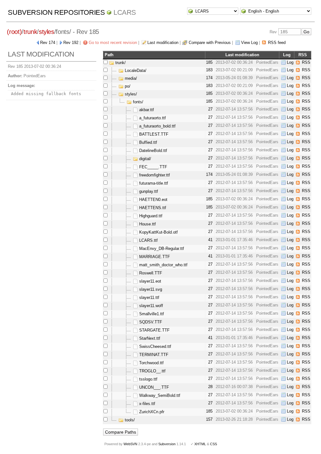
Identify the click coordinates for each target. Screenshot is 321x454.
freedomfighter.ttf (154, 175)
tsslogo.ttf (147, 379)
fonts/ (137, 102)
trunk (30, 31)
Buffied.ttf (147, 142)
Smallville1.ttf (151, 313)
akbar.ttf (146, 109)
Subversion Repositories (56, 12)
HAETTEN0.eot (152, 199)
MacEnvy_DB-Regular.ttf (161, 248)
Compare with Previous (210, 42)
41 (210, 239)
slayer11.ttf (148, 297)
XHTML (200, 444)
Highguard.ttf (150, 215)
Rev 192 (70, 42)
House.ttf (147, 224)
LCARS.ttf (148, 240)
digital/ (144, 158)
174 (209, 77)
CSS (213, 444)
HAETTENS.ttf (152, 207)
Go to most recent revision (113, 42)
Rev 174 (47, 42)
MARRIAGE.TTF (154, 256)
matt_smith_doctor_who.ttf (162, 264)
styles (46, 31)
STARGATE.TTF (154, 330)
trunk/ (120, 62)
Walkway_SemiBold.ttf (159, 395)
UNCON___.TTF (153, 387)
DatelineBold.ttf (152, 150)
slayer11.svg (150, 289)
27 (210, 109)
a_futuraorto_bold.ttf (157, 126)
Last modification (162, 42)
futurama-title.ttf (153, 183)
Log (290, 62)
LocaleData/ (135, 70)
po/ (127, 86)
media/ (130, 78)
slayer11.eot (149, 281)
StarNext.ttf (149, 338)
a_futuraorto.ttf (152, 118)
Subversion (167, 444)
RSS (306, 62)
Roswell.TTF (150, 273)
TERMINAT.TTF (153, 354)
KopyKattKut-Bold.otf (158, 232)
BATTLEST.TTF (153, 134)
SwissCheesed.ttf (154, 346)
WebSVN (130, 444)
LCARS (124, 12)
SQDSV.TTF (150, 322)
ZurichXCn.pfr (151, 411)
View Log (249, 42)
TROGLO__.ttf (152, 371)
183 (209, 70)
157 (209, 419)
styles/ (130, 94)
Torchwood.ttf (151, 362)
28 (210, 386)
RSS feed (277, 42)
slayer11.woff (150, 305)
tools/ (129, 420)
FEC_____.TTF (152, 167)
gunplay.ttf (148, 191)
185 (209, 62)
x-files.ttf (146, 403)
